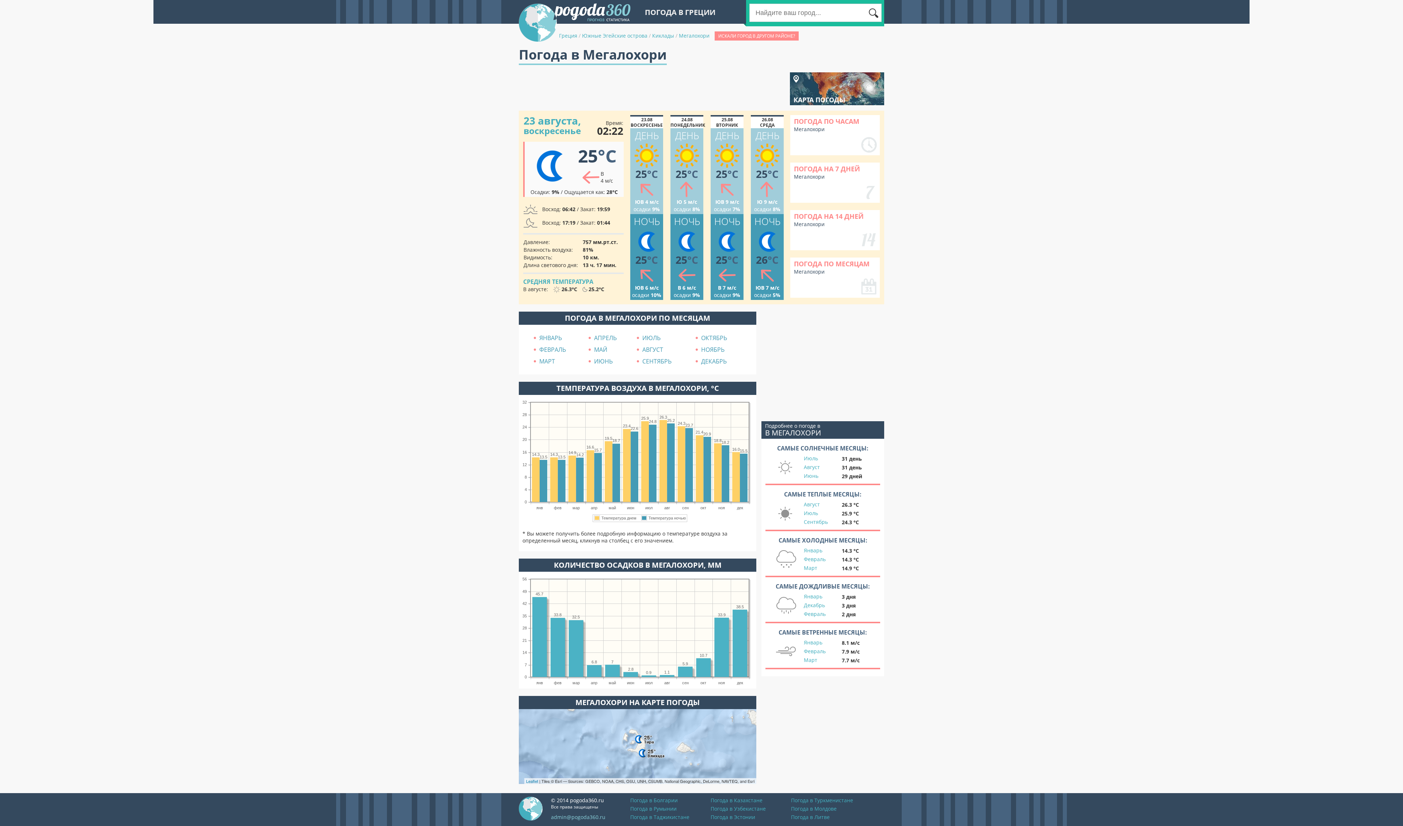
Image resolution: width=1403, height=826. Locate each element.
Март (810, 567)
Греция (568, 35)
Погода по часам (826, 121)
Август (812, 467)
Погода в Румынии (653, 808)
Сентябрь (816, 521)
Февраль (815, 559)
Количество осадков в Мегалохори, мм (638, 565)
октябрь (714, 338)
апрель (605, 338)
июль (651, 338)
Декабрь (814, 605)
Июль (811, 458)
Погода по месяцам (832, 263)
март (547, 361)
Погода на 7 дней (827, 168)
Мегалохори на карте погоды (637, 702)
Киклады (663, 35)
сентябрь (657, 361)
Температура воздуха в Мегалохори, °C (637, 388)
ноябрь (713, 350)
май (600, 350)
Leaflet (532, 781)
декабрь (714, 361)
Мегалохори (694, 35)
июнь (603, 361)
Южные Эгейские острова (614, 35)
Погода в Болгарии (654, 800)
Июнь (811, 475)
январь (550, 338)
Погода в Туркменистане (822, 800)
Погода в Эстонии (733, 817)
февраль (552, 350)
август (652, 350)
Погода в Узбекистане (738, 808)
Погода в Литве (810, 817)
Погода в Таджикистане (659, 817)
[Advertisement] (652, 88)
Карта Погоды (819, 99)
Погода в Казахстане (737, 800)
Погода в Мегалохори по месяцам (637, 318)
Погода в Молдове (814, 808)
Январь (813, 550)
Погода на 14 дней (829, 216)
